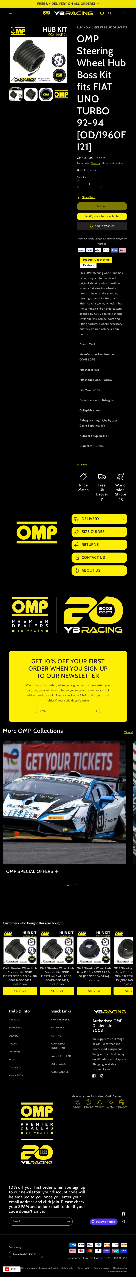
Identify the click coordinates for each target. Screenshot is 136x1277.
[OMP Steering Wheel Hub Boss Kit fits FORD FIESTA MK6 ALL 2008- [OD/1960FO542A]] (57, 947)
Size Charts (15, 1027)
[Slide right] (76, 885)
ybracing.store (32, 1268)
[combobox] (12, 1269)
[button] (11, 13)
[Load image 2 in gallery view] (31, 94)
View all (128, 732)
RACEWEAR (57, 1027)
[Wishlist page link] (102, 13)
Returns (13, 1043)
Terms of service (102, 1268)
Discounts (14, 1051)
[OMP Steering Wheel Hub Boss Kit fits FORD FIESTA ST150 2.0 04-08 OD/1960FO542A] (20, 947)
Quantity (81, 177)
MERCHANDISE (60, 1071)
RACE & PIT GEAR (61, 1056)
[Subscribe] (96, 711)
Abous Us (14, 1019)
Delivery (13, 1035)
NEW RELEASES (60, 1019)
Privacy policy (84, 1268)
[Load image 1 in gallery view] (15, 94)
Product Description (96, 259)
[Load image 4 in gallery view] (61, 94)
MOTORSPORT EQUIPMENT (59, 1046)
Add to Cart (20, 991)
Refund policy (68, 1268)
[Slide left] (60, 885)
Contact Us (15, 1067)
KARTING (56, 1035)
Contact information (117, 1271)
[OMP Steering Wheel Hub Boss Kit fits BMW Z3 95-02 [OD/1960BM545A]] (94, 947)
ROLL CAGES (58, 1063)
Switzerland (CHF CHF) (24, 1254)
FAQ (11, 1059)
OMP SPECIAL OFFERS (29, 871)
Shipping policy (120, 1268)
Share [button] (84, 464)
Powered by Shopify (48, 1268)
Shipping (95, 163)
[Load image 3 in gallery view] (46, 94)
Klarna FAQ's (16, 1075)
